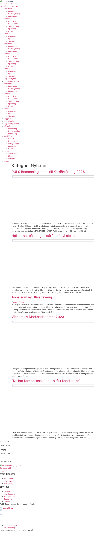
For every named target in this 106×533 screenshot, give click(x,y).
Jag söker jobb (10, 79)
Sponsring (12, 29)
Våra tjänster (9, 9)
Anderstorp (12, 36)
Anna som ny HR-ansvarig (32, 297)
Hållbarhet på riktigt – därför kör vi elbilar (44, 236)
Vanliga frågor (13, 26)
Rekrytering (12, 16)
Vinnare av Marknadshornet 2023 (38, 317)
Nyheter (11, 31)
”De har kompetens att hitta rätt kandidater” (46, 381)
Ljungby (11, 39)
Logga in (7, 119)
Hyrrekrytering (14, 14)
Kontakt (7, 34)
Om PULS (8, 19)
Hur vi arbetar (13, 24)
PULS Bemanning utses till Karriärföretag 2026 (48, 172)
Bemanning (12, 11)
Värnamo (11, 41)
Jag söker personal (11, 81)
